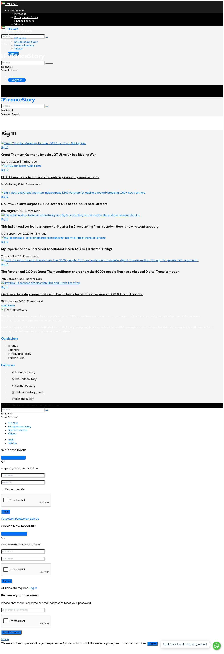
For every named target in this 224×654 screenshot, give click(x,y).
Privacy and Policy (19, 354)
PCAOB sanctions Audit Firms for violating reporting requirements (50, 177)
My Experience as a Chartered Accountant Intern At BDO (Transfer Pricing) (56, 249)
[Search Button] (46, 37)
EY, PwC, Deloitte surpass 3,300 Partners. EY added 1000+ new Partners (54, 204)
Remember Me (15, 489)
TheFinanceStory (23, 399)
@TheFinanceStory (24, 379)
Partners (13, 350)
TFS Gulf (11, 4)
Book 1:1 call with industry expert (185, 644)
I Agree (152, 643)
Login (11, 50)
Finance (13, 346)
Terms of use (16, 358)
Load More (8, 305)
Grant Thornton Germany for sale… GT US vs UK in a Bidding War (48, 155)
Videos (18, 24)
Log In (33, 588)
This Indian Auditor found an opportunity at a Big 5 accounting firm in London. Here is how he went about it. (79, 226)
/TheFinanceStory (23, 372)
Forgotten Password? (15, 519)
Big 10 (4, 147)
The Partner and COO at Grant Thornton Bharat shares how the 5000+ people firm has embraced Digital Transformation (90, 272)
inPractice (20, 14)
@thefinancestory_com (27, 392)
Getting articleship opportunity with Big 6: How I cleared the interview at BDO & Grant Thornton (72, 294)
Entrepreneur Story (26, 17)
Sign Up (12, 443)
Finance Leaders (24, 21)
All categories (16, 10)
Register (16, 80)
